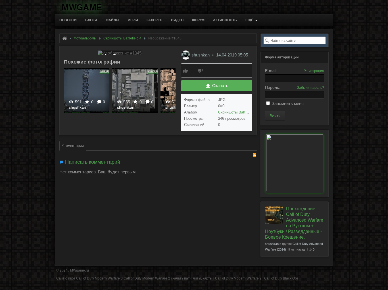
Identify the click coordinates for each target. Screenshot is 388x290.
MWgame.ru (79, 270)
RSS (254, 155)
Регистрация (314, 71)
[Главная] (64, 38)
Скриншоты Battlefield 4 (238, 112)
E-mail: (271, 70)
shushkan (77, 107)
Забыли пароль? (310, 88)
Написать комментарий (92, 162)
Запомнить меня (288, 103)
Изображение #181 (135, 90)
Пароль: (272, 87)
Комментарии (73, 146)
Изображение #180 (87, 90)
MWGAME (82, 6)
